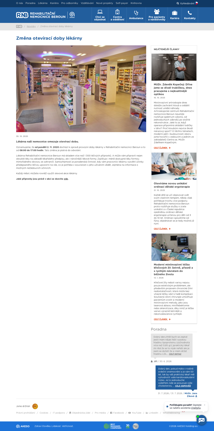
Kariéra (54, 3)
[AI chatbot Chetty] (201, 420)
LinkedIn (153, 413)
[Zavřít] (205, 405)
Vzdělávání (87, 3)
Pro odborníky (69, 3)
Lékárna (42, 3)
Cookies (44, 413)
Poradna (30, 3)
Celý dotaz (175, 354)
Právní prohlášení (25, 413)
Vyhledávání (187, 3)
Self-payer (122, 3)
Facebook (118, 413)
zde (66, 179)
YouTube (136, 413)
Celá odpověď (183, 386)
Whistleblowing (171, 413)
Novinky (31, 26)
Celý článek (161, 148)
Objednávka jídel (81, 413)
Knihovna (136, 3)
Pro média (100, 413)
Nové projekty (104, 3)
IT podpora (59, 413)
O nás (19, 3)
